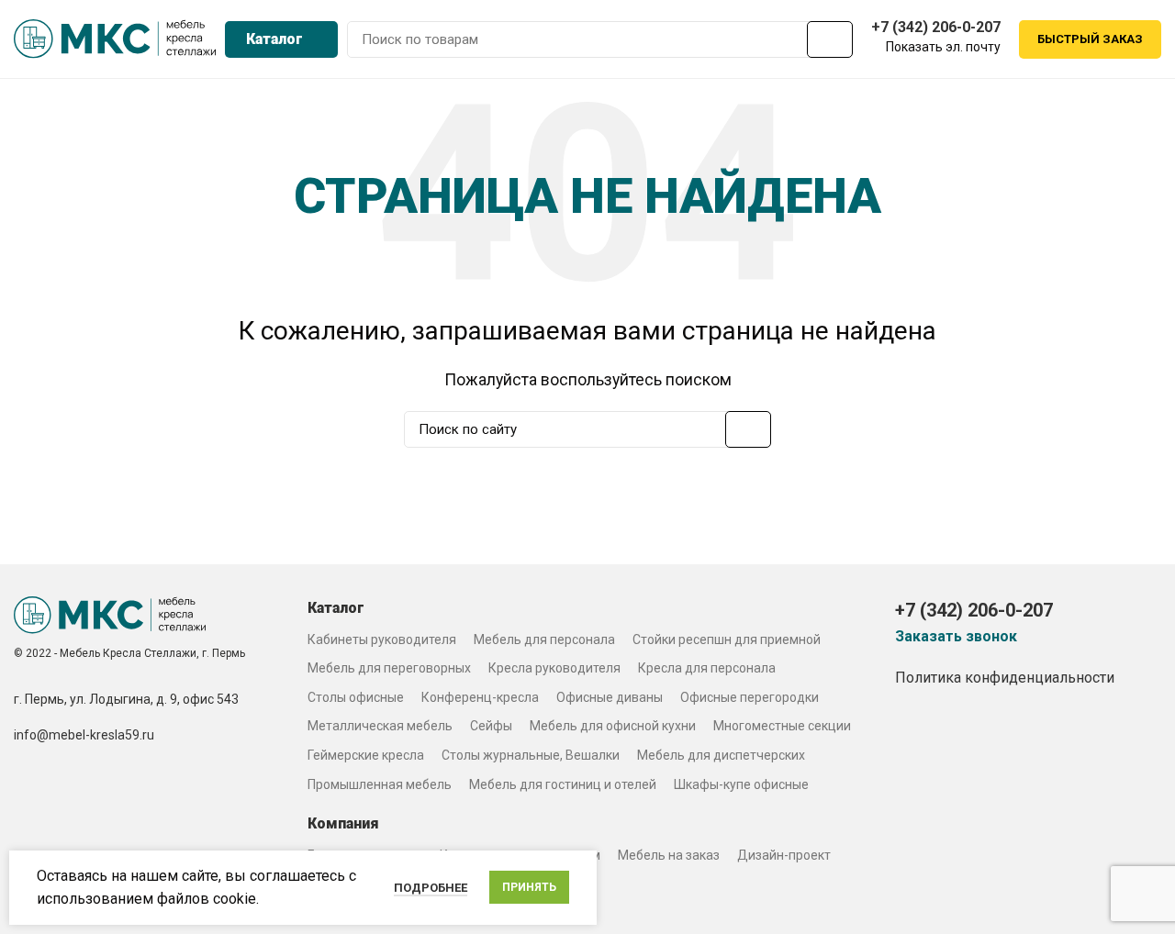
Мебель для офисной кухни (613, 725)
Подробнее (430, 888)
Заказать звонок (956, 636)
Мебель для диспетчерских (721, 755)
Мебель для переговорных (389, 668)
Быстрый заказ (1090, 39)
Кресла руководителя (554, 668)
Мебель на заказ (669, 855)
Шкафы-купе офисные (741, 784)
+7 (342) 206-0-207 (936, 27)
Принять (529, 887)
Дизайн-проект (784, 855)
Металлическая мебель (380, 725)
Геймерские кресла (366, 755)
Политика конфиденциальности (1004, 677)
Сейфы (491, 725)
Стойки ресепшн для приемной (726, 639)
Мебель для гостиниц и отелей (562, 784)
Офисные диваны (609, 697)
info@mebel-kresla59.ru (84, 735)
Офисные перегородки (749, 697)
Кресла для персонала (707, 668)
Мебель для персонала (544, 639)
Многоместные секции (782, 725)
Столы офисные (356, 697)
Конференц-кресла (480, 697)
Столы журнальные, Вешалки (531, 755)
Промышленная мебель (380, 784)
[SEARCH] (830, 39)
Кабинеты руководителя (382, 639)
